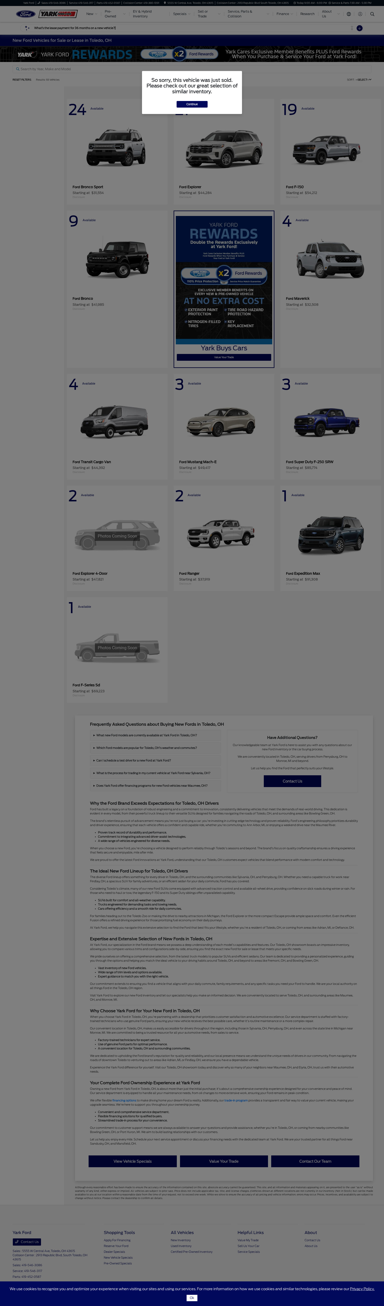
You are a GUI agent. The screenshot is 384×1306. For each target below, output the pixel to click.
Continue (192, 104)
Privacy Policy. (362, 1289)
